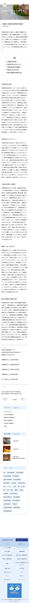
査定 (4, 490)
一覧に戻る (14, 399)
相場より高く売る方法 (13, 70)
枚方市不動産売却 (13, 493)
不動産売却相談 (16, 507)
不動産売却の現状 (12, 61)
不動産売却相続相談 (8, 507)
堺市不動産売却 (16, 497)
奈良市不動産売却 (16, 500)
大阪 (4, 472)
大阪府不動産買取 (19, 472)
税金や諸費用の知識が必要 (14, 72)
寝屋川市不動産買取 (8, 479)
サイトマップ (21, 579)
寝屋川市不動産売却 (8, 497)
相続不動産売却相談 (8, 511)
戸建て (20, 393)
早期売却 (16, 490)
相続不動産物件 (7, 483)
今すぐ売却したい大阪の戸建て (9, 379)
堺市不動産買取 (15, 476)
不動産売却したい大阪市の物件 (9, 374)
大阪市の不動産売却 (14, 393)
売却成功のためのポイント (14, 64)
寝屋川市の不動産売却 (15, 391)
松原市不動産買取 (10, 472)
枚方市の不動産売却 (5, 391)
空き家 (14, 486)
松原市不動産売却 (7, 500)
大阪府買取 (14, 483)
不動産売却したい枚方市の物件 (9, 359)
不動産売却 (14, 504)
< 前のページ (5, 399)
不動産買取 (6, 493)
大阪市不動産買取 (7, 476)
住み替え (23, 486)
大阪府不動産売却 (21, 483)
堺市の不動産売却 (5, 393)
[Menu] (26, 4)
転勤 (8, 490)
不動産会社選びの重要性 (13, 67)
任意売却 (21, 490)
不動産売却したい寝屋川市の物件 (10, 364)
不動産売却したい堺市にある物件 (10, 369)
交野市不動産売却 (7, 504)
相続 (19, 486)
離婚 (11, 490)
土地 (4, 486)
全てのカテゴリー (8, 411)
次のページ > (23, 399)
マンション (9, 486)
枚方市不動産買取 (17, 479)
